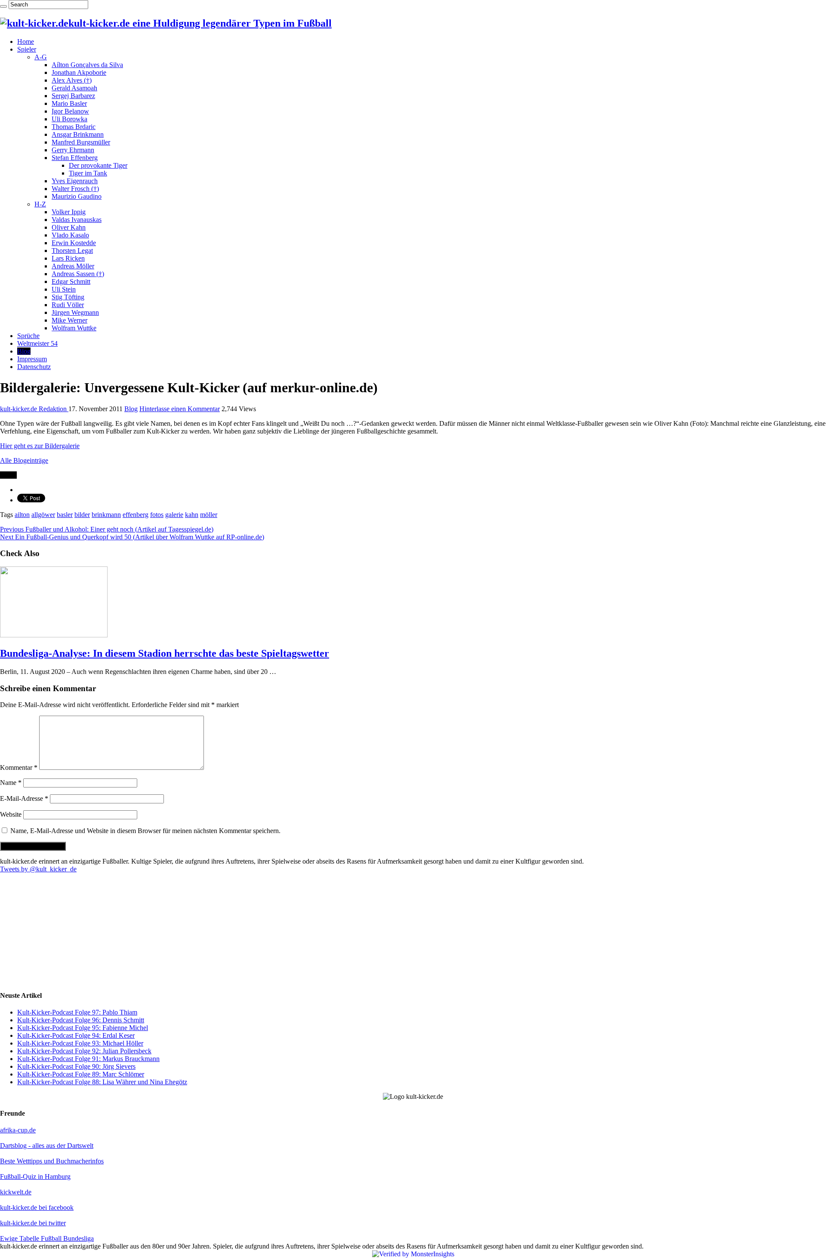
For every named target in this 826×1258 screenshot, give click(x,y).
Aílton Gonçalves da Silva (87, 64)
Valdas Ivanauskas (77, 219)
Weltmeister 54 (37, 343)
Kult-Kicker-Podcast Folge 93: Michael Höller (80, 1043)
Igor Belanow (70, 111)
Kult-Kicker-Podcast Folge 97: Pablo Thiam (77, 1012)
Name (11, 782)
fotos (156, 514)
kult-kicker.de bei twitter (33, 1223)
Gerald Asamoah (74, 88)
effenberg (135, 514)
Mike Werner (69, 320)
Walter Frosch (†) (75, 188)
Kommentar (18, 767)
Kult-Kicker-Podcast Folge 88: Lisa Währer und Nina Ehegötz (102, 1082)
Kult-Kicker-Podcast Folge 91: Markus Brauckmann (88, 1058)
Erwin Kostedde (74, 242)
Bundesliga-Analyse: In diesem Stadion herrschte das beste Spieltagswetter (164, 653)
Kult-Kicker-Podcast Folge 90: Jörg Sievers (76, 1066)
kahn (191, 514)
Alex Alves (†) (72, 80)
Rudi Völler (68, 304)
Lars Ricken (68, 258)
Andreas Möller (73, 266)
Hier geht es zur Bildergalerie (40, 445)
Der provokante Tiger (98, 165)
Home (25, 41)
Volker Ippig (69, 211)
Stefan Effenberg (75, 157)
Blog (24, 351)
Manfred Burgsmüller (81, 142)
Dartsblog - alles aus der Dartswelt (46, 1145)
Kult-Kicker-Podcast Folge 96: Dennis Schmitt (80, 1020)
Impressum (32, 359)
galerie (174, 514)
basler (65, 514)
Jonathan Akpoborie (79, 72)
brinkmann (106, 514)
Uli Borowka (69, 119)
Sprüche (28, 335)
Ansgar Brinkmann (78, 134)
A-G (40, 57)
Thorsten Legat (72, 250)
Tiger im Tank (88, 173)
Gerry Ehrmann (73, 150)
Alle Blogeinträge (24, 460)
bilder (82, 514)
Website (11, 814)
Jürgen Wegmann (75, 312)
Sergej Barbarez (73, 95)
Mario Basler (69, 103)
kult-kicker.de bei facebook (37, 1207)
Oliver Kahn (69, 227)
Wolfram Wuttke (74, 328)
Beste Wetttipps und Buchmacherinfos (52, 1161)
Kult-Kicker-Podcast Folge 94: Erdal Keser (76, 1035)
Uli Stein (64, 289)
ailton (22, 514)
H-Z (40, 204)
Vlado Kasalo (70, 235)
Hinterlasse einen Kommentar (179, 408)
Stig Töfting (68, 297)
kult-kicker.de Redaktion (34, 408)
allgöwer (43, 514)
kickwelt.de (15, 1192)
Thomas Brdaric (74, 126)
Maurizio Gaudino (77, 196)
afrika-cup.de (18, 1130)
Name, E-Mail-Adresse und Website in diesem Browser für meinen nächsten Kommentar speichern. (145, 830)
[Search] (3, 6)
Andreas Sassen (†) (78, 273)
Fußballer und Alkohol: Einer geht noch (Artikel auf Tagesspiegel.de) (106, 529)
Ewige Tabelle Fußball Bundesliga (47, 1238)
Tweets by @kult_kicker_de (38, 869)
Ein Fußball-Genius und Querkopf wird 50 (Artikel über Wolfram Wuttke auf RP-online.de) (132, 537)
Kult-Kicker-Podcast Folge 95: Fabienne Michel (82, 1027)
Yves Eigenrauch (75, 181)
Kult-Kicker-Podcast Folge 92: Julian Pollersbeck (84, 1051)
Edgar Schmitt (71, 281)
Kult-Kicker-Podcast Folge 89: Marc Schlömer (80, 1074)
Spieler (26, 49)
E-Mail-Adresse (24, 798)
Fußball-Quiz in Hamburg (35, 1176)
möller (208, 514)
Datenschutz (34, 366)
